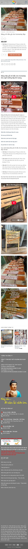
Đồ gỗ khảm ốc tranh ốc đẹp (7, 144)
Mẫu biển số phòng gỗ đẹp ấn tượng (9, 132)
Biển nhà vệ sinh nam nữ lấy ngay (9, 138)
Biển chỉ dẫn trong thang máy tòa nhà (7, 346)
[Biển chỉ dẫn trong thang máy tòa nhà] (7, 337)
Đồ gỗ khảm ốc (4, 526)
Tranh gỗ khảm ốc (5, 467)
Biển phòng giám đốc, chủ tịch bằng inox (10, 472)
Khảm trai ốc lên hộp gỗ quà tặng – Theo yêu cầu (12, 478)
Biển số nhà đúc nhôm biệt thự (8, 487)
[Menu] (2, 2)
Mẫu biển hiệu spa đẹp (14, 526)
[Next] (27, 341)
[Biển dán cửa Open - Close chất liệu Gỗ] (21, 337)
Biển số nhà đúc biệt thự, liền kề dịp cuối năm (11, 470)
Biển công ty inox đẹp (6, 462)
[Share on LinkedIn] (14, 64)
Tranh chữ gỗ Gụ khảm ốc (7, 464)
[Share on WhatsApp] (2, 64)
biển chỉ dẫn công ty (10, 32)
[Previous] (1, 341)
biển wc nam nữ (13, 536)
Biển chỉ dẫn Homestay (5, 61)
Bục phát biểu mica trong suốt (16, 527)
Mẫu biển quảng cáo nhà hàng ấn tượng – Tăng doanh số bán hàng (13, 484)
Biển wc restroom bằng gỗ (13, 538)
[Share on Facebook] (5, 64)
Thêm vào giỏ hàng (14, 54)
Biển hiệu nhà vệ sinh (12, 533)
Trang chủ (3, 32)
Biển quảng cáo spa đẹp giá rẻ (8, 480)
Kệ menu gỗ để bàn (15, 534)
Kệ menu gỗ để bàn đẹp (6, 135)
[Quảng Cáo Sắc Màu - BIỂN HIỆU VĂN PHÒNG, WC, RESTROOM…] (14, 2)
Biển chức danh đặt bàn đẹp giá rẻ (9, 141)
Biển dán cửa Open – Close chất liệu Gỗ (20, 346)
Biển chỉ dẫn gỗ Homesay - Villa (20, 59)
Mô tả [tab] (2, 72)
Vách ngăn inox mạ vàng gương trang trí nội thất (12, 475)
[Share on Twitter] (7, 64)
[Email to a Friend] (9, 64)
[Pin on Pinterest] (12, 64)
